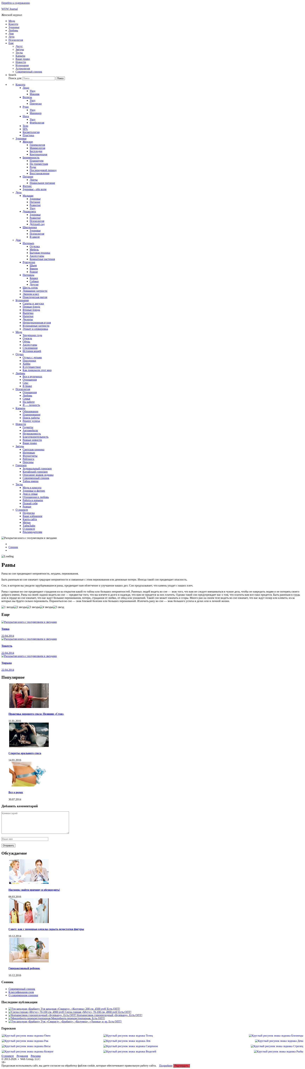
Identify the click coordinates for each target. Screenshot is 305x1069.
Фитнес (27, 186)
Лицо (26, 87)
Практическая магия (35, 297)
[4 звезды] (46, 607)
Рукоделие (29, 262)
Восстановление (39, 173)
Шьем (33, 265)
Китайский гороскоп (35, 471)
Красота (13, 24)
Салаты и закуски (33, 303)
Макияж (35, 94)
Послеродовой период (43, 170)
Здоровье (13, 27)
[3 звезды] (33, 607)
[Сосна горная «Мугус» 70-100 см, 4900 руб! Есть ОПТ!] (36, 1011)
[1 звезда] (7, 607)
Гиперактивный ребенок (24, 968)
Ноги (26, 116)
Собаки (34, 281)
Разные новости (32, 439)
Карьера (20, 55)
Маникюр (35, 113)
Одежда (27, 338)
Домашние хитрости (35, 290)
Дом (11, 33)
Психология (15, 39)
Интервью (29, 452)
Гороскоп (21, 465)
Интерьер (28, 243)
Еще (11, 43)
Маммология (37, 147)
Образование (30, 411)
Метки (27, 522)
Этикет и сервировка (35, 328)
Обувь (26, 341)
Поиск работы (31, 417)
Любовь (13, 30)
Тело (25, 125)
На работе (29, 401)
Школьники (30, 227)
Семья (26, 398)
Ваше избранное (32, 516)
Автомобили (30, 430)
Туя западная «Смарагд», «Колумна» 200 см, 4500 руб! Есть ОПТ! (80, 1008)
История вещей (32, 351)
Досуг (19, 46)
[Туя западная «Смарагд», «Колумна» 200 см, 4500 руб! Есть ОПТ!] (24, 1008)
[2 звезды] (20, 607)
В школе (35, 236)
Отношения (30, 379)
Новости (21, 62)
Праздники (29, 360)
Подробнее (165, 1065)
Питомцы (28, 274)
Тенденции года (32, 335)
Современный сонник (29, 71)
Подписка (29, 512)
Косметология (31, 132)
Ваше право (23, 58)
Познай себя (30, 503)
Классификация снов (21, 992)
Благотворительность (35, 436)
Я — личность (31, 405)
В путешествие (32, 366)
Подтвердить (182, 1065)
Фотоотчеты (30, 455)
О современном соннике (23, 995)
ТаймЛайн (29, 525)
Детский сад (37, 224)
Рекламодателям (32, 531)
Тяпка (5, 628)
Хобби (26, 363)
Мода (11, 20)
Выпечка (28, 312)
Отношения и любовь (36, 497)
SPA (25, 128)
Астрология (23, 68)
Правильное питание (42, 182)
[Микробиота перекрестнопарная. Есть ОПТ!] (29, 1018)
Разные (27, 506)
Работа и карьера (33, 500)
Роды (33, 167)
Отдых (20, 354)
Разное (34, 271)
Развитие (35, 205)
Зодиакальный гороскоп (37, 468)
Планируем (36, 160)
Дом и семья (30, 493)
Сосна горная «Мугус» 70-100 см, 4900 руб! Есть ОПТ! (98, 1011)
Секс (25, 382)
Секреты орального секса (24, 753)
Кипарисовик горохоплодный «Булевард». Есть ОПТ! (109, 1015)
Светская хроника (33, 449)
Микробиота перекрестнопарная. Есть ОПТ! (78, 1018)
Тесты (19, 52)
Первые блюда (31, 306)
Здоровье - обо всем (34, 189)
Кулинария (22, 65)
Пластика (28, 135)
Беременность (31, 157)
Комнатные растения (42, 259)
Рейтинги (28, 458)
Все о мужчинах (32, 376)
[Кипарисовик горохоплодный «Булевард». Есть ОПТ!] (42, 1015)
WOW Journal (9, 8)
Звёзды (20, 49)
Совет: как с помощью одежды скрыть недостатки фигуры (46, 929)
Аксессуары (37, 255)
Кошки (34, 278)
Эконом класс (31, 293)
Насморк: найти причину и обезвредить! (34, 889)
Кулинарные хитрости (36, 325)
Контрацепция (38, 154)
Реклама (36, 1055)
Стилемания (30, 347)
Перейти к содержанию (15, 2)
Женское (28, 141)
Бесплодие (36, 151)
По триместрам (39, 163)
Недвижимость (32, 433)
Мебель (34, 249)
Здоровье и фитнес (34, 490)
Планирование (31, 414)
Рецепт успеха (31, 420)
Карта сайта (30, 519)
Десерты (28, 319)
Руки (26, 106)
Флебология (37, 122)
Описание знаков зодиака (38, 474)
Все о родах (15, 792)
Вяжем (34, 268)
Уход (32, 90)
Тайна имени (30, 481)
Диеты (34, 179)
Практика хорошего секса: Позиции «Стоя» (36, 713)
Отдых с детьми (32, 357)
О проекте (22, 509)
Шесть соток (30, 287)
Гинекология (37, 144)
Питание (28, 176)
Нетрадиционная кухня (37, 322)
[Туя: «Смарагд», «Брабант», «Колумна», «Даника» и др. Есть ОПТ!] (24, 1021)
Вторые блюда (31, 309)
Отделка (35, 246)
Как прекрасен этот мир (37, 370)
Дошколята (29, 211)
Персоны (28, 462)
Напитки (28, 316)
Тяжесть (6, 645)
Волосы (27, 97)
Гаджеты (28, 427)
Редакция (22, 1055)
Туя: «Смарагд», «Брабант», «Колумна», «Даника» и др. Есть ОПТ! (81, 1021)
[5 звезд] (58, 607)
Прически (36, 103)
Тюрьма (6, 662)
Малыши (28, 195)
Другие (34, 284)
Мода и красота (32, 487)
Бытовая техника (40, 252)
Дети (11, 36)
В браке (27, 385)
